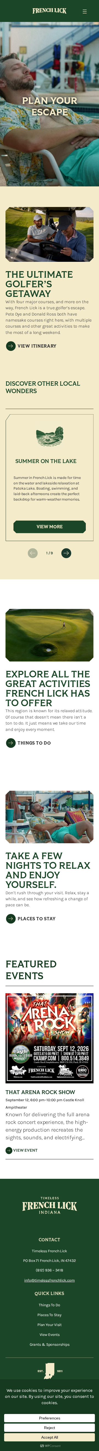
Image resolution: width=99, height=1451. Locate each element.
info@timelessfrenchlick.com (49, 1280)
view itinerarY (37, 346)
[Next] (66, 553)
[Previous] (32, 553)
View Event (25, 1150)
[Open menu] (84, 11)
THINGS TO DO (34, 743)
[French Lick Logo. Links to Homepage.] (49, 10)
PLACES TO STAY (37, 919)
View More (53, 527)
